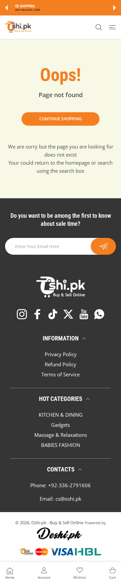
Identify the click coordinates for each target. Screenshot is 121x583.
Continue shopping (60, 119)
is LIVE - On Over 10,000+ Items (77, 9)
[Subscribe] (103, 246)
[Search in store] (99, 27)
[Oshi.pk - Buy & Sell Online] (18, 27)
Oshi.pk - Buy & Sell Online (57, 522)
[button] (6, 7)
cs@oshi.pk (68, 498)
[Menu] (112, 27)
